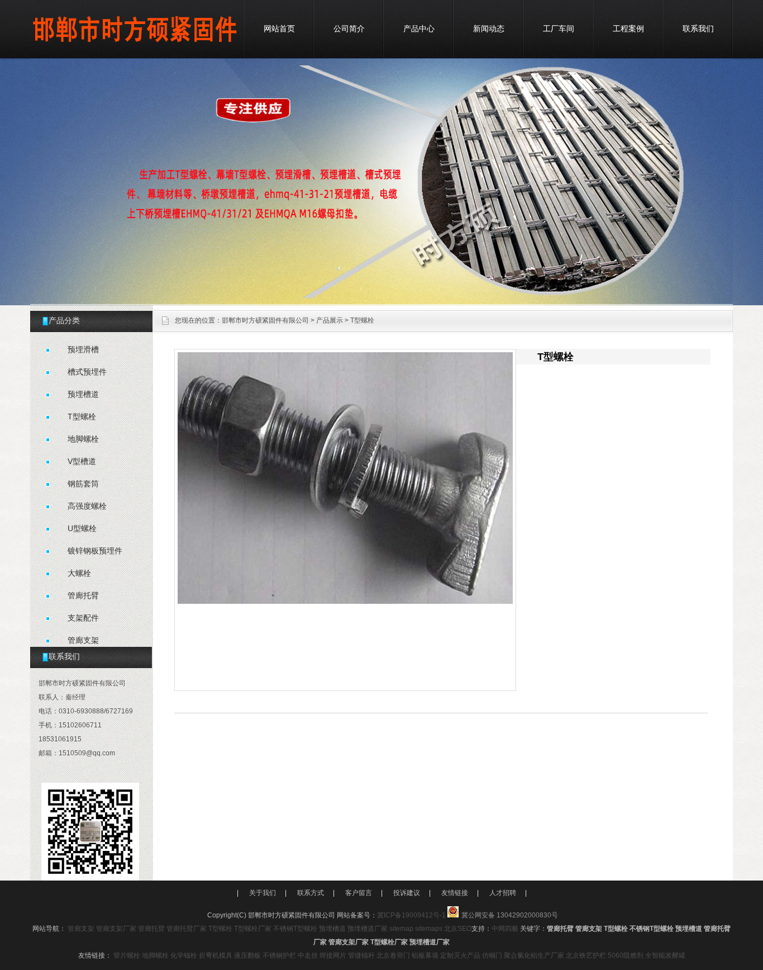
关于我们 (262, 893)
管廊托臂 (83, 595)
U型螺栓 (82, 528)
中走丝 (308, 955)
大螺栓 (79, 573)
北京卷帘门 (393, 955)
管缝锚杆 (361, 955)
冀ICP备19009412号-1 (411, 915)
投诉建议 (406, 893)
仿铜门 (492, 955)
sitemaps (428, 929)
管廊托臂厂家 (186, 929)
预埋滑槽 (83, 349)
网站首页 (279, 28)
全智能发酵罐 (665, 955)
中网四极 (505, 929)
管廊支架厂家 (116, 929)
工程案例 (628, 28)
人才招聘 (502, 893)
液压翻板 (247, 955)
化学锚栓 (183, 955)
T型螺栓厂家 (252, 929)
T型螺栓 (82, 416)
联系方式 (310, 893)
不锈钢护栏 (279, 955)
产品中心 (419, 28)
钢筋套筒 (83, 483)
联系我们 (698, 28)
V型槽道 (82, 461)
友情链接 (454, 893)
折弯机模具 (215, 955)
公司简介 (349, 28)
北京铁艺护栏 (586, 955)
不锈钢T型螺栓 (295, 929)
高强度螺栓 (87, 505)
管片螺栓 (126, 955)
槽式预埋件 (87, 371)
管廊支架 (83, 640)
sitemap (401, 929)
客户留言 (358, 893)
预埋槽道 (83, 394)
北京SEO (457, 929)
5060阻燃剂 (625, 955)
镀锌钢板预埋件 (95, 550)
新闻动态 (488, 28)
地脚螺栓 (83, 438)
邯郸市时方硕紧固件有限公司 (265, 320)
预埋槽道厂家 (367, 929)
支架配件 (83, 617)
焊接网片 (332, 955)
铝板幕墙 (425, 955)
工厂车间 (558, 28)
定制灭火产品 (460, 955)
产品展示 (329, 320)
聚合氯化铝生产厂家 (534, 955)
